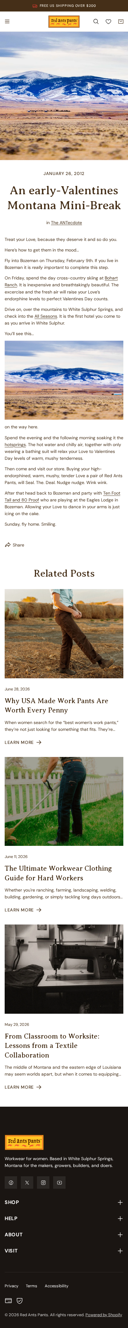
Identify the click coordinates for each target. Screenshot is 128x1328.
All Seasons (45, 316)
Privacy (11, 1286)
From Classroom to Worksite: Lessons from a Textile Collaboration (52, 1045)
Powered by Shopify (103, 1314)
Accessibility (56, 1286)
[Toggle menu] (7, 21)
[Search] (96, 21)
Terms (31, 1286)
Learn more (19, 742)
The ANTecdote (66, 222)
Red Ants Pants (34, 1314)
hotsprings (15, 444)
